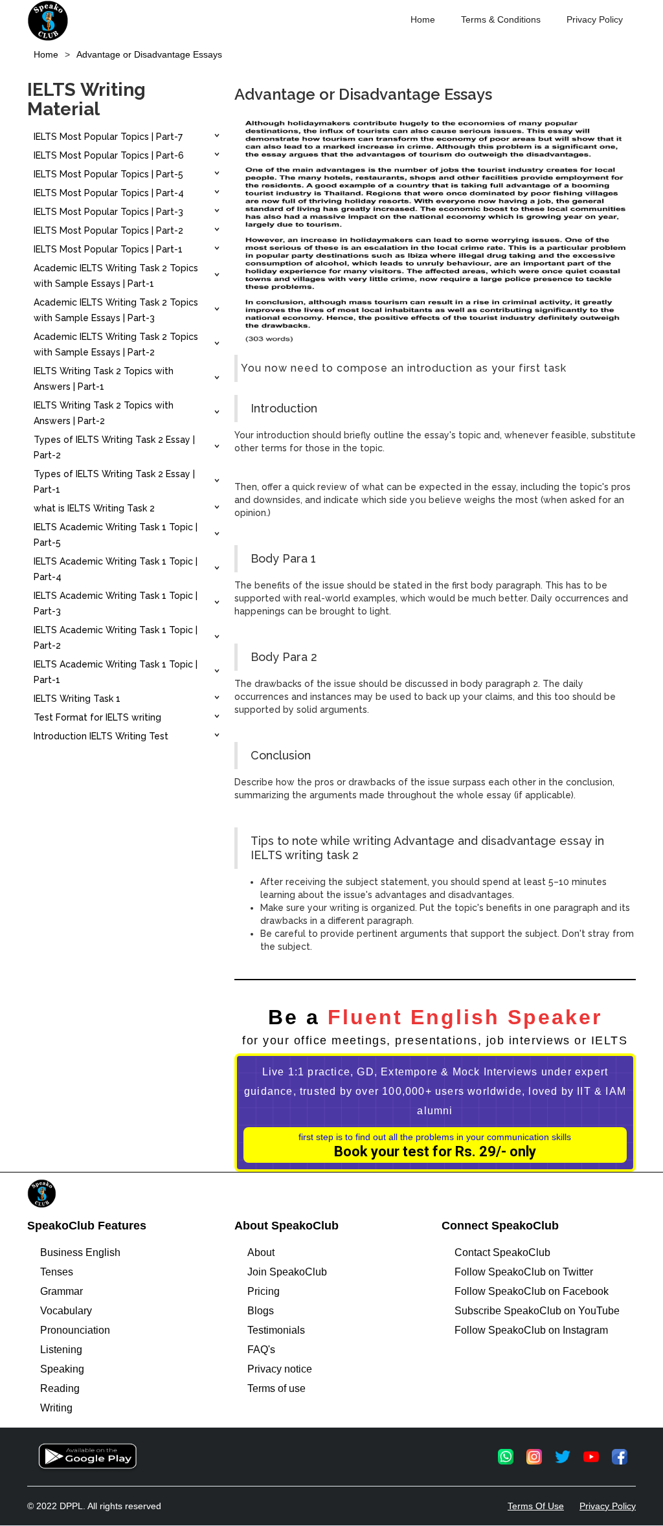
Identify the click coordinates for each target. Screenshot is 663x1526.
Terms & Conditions (501, 19)
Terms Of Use (536, 1506)
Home (422, 19)
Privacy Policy (595, 19)
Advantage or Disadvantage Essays (149, 54)
